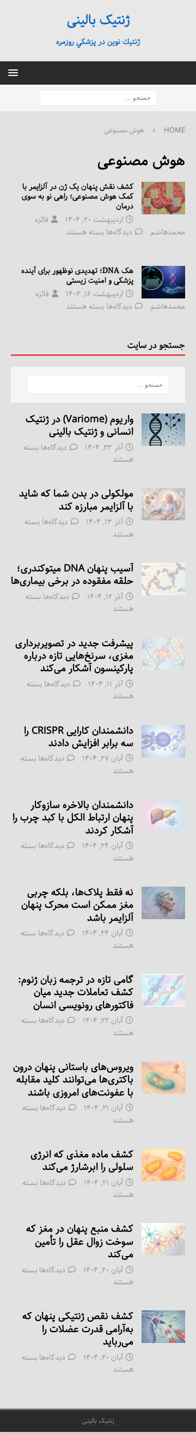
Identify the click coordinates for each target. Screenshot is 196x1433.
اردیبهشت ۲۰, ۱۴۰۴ (94, 219)
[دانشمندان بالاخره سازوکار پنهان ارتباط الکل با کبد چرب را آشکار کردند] (163, 815)
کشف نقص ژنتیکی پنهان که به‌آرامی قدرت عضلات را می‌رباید (77, 1329)
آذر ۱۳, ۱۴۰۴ (104, 521)
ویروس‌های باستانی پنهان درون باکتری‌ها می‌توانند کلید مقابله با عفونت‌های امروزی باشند (73, 1080)
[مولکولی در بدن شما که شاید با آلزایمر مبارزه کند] (163, 504)
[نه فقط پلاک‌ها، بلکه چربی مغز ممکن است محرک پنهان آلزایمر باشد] (163, 903)
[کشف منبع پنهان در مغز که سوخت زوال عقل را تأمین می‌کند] (163, 1239)
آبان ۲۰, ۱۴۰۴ (103, 1270)
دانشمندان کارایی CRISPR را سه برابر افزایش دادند (78, 737)
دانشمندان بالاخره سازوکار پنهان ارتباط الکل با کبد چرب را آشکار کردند (73, 818)
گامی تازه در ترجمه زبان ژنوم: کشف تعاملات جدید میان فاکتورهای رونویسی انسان (75, 992)
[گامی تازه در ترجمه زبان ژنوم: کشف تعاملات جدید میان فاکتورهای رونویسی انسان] (163, 990)
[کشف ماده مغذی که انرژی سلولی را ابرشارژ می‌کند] (163, 1165)
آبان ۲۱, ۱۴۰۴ (103, 1107)
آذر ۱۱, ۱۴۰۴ (105, 684)
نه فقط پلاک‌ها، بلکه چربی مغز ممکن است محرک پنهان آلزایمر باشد (77, 905)
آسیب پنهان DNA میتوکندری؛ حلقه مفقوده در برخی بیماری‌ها (72, 575)
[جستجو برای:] (98, 98)
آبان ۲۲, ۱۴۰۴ (103, 1020)
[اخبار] (163, 198)
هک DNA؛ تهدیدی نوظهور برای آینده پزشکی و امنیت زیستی (77, 275)
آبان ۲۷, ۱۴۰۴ (102, 758)
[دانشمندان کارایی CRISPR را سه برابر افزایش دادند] (163, 741)
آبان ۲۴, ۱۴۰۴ (102, 845)
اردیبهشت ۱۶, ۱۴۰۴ (94, 294)
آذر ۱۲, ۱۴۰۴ (105, 596)
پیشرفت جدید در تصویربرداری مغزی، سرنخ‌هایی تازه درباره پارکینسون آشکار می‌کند (74, 656)
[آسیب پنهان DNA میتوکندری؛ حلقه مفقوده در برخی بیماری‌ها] (163, 579)
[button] (15, 72)
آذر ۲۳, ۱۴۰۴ (104, 447)
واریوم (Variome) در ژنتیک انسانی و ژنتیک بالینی (79, 426)
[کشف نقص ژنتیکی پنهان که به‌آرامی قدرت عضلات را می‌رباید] (163, 1326)
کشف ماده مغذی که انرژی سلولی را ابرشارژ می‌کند (81, 1161)
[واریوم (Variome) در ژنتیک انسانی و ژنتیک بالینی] (163, 429)
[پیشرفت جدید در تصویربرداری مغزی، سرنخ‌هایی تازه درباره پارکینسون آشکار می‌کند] (163, 654)
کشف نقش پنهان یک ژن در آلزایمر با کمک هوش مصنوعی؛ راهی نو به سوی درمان (77, 196)
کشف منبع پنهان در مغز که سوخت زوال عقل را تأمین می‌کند (79, 1241)
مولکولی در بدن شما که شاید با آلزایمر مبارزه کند (76, 500)
